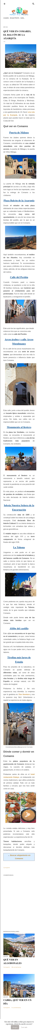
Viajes (6, 18)
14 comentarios (16, 1007)
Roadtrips (14, 18)
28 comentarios (16, 967)
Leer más (24, 1027)
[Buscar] (33, 3)
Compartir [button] (6, 867)
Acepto (15, 1027)
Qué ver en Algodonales (12, 961)
